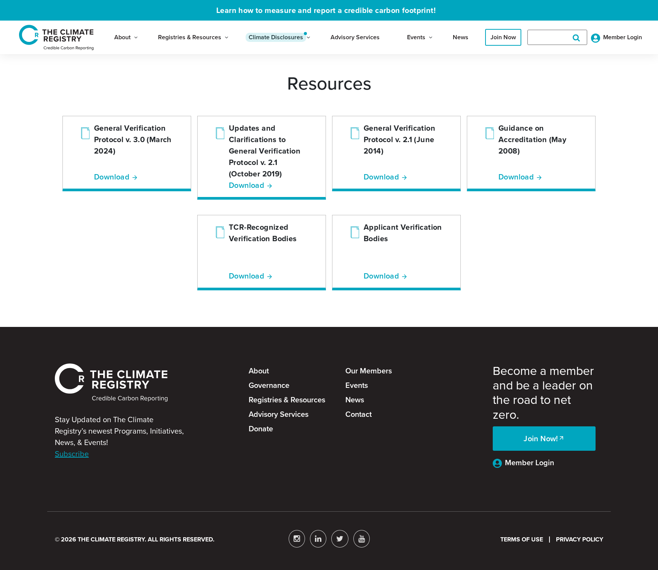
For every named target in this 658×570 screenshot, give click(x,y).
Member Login (529, 462)
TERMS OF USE (521, 539)
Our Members (368, 370)
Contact (358, 414)
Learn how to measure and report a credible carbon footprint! (326, 10)
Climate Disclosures (276, 37)
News (460, 37)
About (122, 37)
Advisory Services (355, 37)
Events (416, 37)
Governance (269, 385)
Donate (261, 428)
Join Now (503, 37)
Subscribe (72, 454)
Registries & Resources (189, 37)
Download (111, 177)
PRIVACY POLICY (579, 539)
